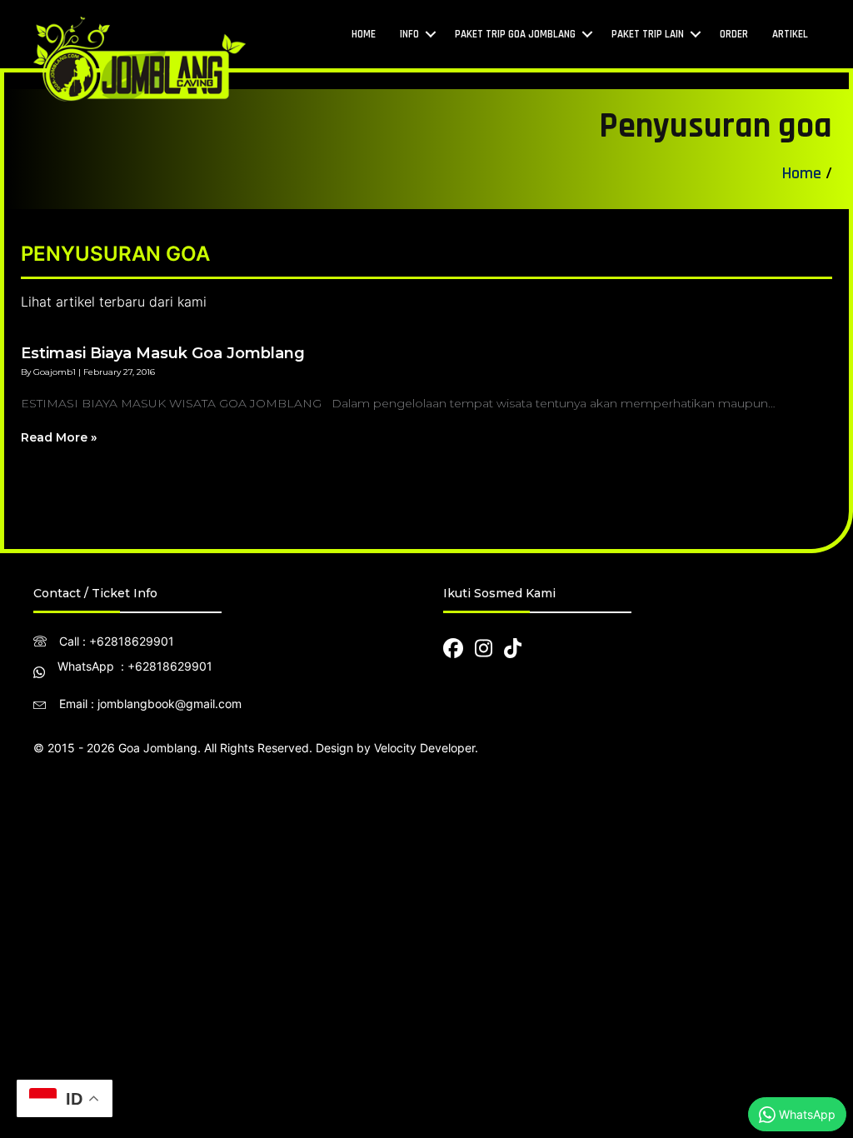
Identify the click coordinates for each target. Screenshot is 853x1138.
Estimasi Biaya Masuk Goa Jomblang (163, 353)
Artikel (790, 34)
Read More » (59, 437)
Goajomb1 (54, 372)
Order (734, 34)
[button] (430, 34)
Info (409, 34)
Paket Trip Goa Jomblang (515, 34)
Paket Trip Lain (647, 34)
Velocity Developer (424, 748)
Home (801, 173)
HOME (364, 34)
